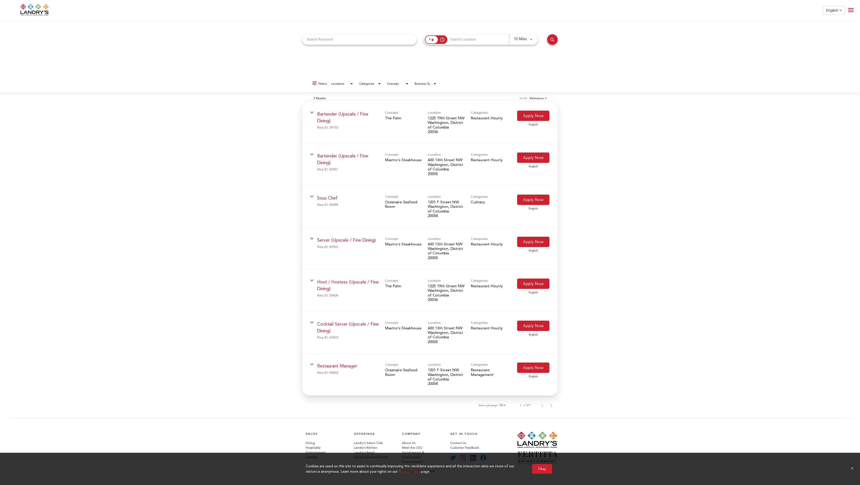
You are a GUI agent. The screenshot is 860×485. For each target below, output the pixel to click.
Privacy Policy (409, 471)
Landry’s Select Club (368, 443)
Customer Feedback (464, 448)
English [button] (832, 10)
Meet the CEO (412, 448)
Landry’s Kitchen (365, 448)
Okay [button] (542, 469)
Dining (310, 443)
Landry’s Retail (364, 452)
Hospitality (313, 448)
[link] (430, 123)
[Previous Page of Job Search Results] (542, 405)
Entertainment (316, 452)
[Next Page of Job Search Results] (551, 405)
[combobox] (359, 39)
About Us (408, 443)
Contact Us (458, 443)
